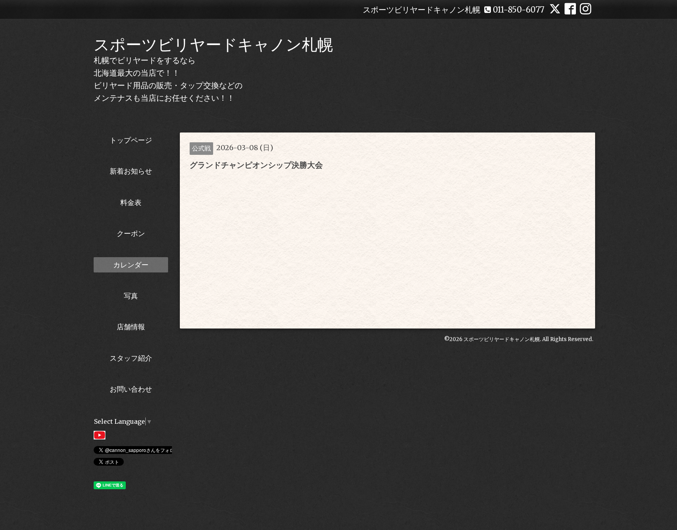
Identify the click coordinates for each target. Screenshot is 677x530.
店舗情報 (131, 326)
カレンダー (130, 264)
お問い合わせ (131, 389)
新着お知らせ (131, 171)
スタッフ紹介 (131, 358)
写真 (131, 295)
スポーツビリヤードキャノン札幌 (213, 44)
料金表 (130, 202)
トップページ (131, 140)
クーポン (131, 233)
